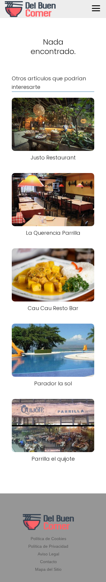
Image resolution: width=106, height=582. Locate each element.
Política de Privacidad (48, 546)
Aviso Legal (48, 554)
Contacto (48, 561)
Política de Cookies (48, 538)
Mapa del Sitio (48, 569)
